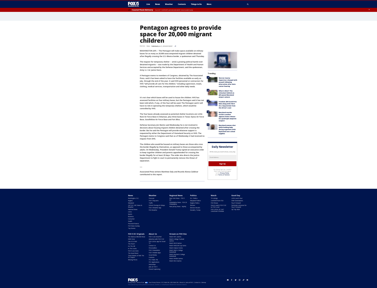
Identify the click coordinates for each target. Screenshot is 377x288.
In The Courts (132, 248)
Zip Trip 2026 (235, 209)
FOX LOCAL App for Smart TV (157, 242)
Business (131, 216)
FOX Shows (214, 203)
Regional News (176, 195)
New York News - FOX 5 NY (177, 199)
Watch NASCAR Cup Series (177, 245)
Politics (193, 195)
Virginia (130, 201)
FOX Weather (153, 210)
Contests (151, 257)
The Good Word (133, 253)
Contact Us (152, 245)
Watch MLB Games (175, 243)
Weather (152, 195)
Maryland (131, 203)
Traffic (151, 203)
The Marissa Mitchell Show (136, 237)
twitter (235, 280)
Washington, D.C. (133, 198)
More (209, 4)
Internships (152, 264)
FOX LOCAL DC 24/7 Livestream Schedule (217, 210)
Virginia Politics (194, 203)
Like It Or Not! (132, 241)
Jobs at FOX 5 (153, 267)
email (247, 280)
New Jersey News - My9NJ (177, 206)
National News (132, 209)
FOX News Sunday (134, 226)
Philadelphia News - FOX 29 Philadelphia (178, 203)
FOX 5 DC (142, 46)
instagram (239, 280)
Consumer (131, 219)
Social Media (153, 255)
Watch (213, 195)
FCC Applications (154, 262)
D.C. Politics (194, 198)
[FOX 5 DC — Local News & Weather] (134, 4)
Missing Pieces (132, 260)
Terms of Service (224, 175)
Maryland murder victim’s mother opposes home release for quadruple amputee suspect (227, 117)
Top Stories (131, 228)
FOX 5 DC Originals (136, 234)
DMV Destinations (237, 201)
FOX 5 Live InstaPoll (155, 237)
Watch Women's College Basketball (177, 255)
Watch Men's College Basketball (176, 251)
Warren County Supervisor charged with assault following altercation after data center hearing (228, 82)
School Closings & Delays (157, 205)
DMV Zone (131, 239)
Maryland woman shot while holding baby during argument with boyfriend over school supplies (227, 129)
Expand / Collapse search (248, 4)
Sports (130, 214)
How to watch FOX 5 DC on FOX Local (218, 206)
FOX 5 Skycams (154, 201)
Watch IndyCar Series (176, 248)
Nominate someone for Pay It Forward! (239, 206)
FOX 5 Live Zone (133, 251)
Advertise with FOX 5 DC (156, 239)
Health (130, 221)
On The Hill (131, 246)
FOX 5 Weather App (155, 208)
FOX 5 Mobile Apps (155, 253)
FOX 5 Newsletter (154, 250)
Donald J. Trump (195, 210)
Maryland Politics (195, 201)
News (148, 46)
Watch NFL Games (175, 237)
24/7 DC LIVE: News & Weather (135, 206)
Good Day (235, 195)
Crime (130, 212)
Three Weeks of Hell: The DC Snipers (136, 256)
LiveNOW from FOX (217, 201)
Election (192, 205)
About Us (153, 234)
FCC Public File (153, 260)
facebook (231, 280)
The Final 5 (131, 244)
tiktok (243, 280)
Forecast (151, 198)
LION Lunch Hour (236, 198)
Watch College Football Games (176, 240)
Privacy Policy (224, 173)
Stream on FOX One (178, 234)
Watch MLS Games (175, 261)
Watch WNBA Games (176, 258)
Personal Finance (133, 223)
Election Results (195, 208)
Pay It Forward (236, 203)
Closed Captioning (154, 269)
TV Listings (214, 198)
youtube (227, 280)
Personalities (153, 248)
